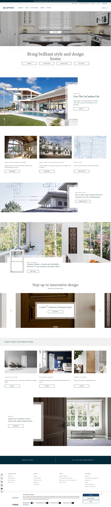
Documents (36, 484)
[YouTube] (1, 489)
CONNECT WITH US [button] (83, 201)
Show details (25, 504)
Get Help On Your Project (65, 478)
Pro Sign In (105, 3)
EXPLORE (81, 108)
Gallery (35, 476)
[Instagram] (1, 485)
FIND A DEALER (81, 171)
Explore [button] (12, 386)
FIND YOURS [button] (55, 311)
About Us (87, 476)
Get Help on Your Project (84, 3)
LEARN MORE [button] (12, 171)
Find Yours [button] (33, 271)
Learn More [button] (16, 426)
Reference (36, 482)
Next (109, 29)
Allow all (91, 495)
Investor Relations (89, 484)
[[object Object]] (8, 7)
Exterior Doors (11, 478)
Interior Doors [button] (64, 63)
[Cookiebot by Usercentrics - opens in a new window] (15, 505)
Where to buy (27, 460)
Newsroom (87, 480)
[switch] (46, 503)
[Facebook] (1, 475)
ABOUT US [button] (93, 3)
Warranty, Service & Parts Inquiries (67, 480)
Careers (87, 482)
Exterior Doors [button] (46, 63)
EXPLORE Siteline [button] (55, 32)
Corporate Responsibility (91, 478)
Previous (1, 27)
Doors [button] (27, 7)
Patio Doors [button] (81, 63)
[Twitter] (1, 478)
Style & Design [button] (34, 7)
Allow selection (90, 498)
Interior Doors (11, 480)
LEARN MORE (47, 171)
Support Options (63, 476)
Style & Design (37, 478)
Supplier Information (90, 486)
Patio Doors (11, 482)
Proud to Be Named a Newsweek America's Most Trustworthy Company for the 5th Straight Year (55, 1)
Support (42, 7)
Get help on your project (83, 460)
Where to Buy (74, 3)
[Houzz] (1, 482)
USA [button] (98, 3)
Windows (10, 476)
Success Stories (37, 480)
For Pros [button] (49, 7)
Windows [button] (20, 7)
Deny (91, 501)
